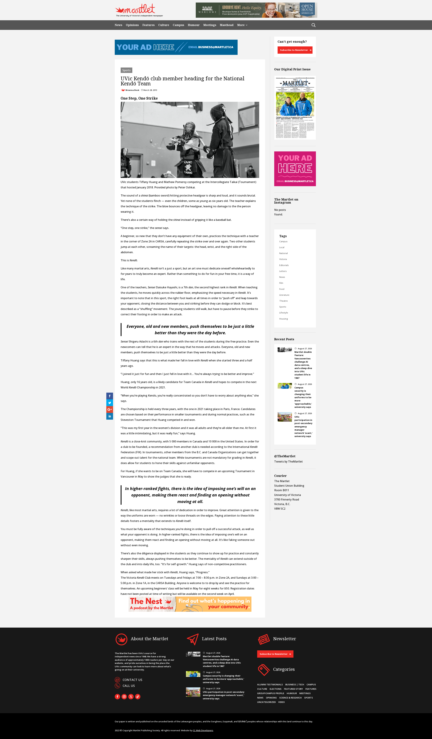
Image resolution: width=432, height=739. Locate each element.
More (241, 25)
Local (281, 247)
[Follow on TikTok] (137, 696)
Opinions (132, 25)
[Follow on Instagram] (124, 696)
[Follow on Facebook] (117, 696)
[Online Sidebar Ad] (295, 185)
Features (148, 25)
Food (281, 289)
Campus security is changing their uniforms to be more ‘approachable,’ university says (303, 397)
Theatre (283, 300)
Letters (283, 271)
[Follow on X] (131, 696)
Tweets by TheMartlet (288, 461)
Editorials (284, 265)
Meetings (209, 25)
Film (281, 282)
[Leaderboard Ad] (176, 54)
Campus (178, 25)
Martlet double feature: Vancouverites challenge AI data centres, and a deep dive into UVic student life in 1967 (303, 364)
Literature (284, 294)
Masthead (227, 25)
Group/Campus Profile (270, 693)
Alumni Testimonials (270, 684)
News (118, 25)
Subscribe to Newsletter (294, 49)
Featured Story (293, 688)
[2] (190, 611)
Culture (163, 25)
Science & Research (290, 697)
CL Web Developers (203, 730)
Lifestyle (283, 312)
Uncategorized (266, 702)
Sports (126, 70)
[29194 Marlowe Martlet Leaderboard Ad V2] (256, 17)
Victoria (283, 259)
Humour (194, 25)
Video (281, 702)
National (283, 253)
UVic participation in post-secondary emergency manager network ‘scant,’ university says (303, 426)
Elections (275, 688)
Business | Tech (294, 684)
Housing (283, 318)
